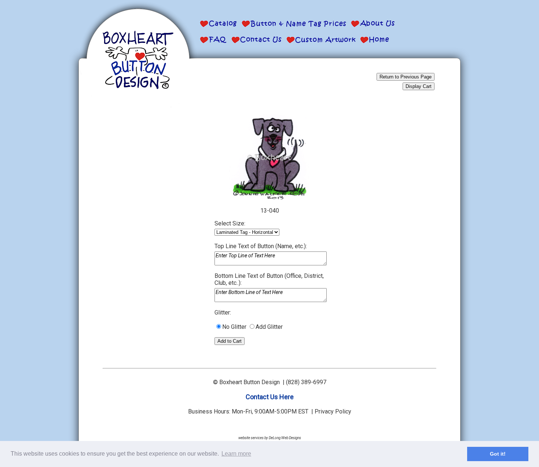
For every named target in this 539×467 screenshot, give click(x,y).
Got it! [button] (498, 454)
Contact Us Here (270, 397)
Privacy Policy (333, 411)
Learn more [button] (236, 454)
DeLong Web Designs (285, 438)
